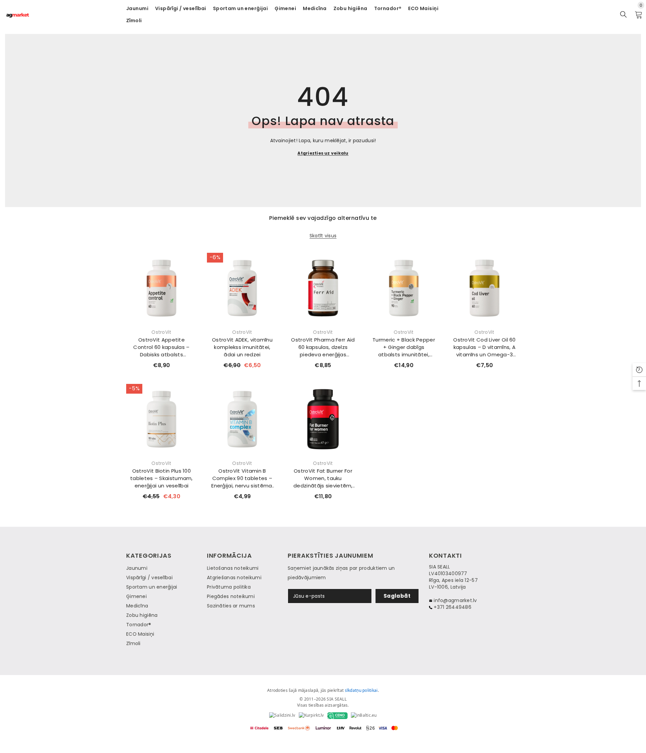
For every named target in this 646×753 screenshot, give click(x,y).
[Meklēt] (623, 14)
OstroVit (161, 332)
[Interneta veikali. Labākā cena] (282, 715)
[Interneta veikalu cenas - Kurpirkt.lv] (311, 715)
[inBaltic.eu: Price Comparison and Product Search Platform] (364, 715)
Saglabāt (397, 595)
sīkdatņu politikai (361, 690)
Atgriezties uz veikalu (322, 153)
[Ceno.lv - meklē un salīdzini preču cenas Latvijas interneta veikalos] (337, 715)
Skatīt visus (323, 236)
